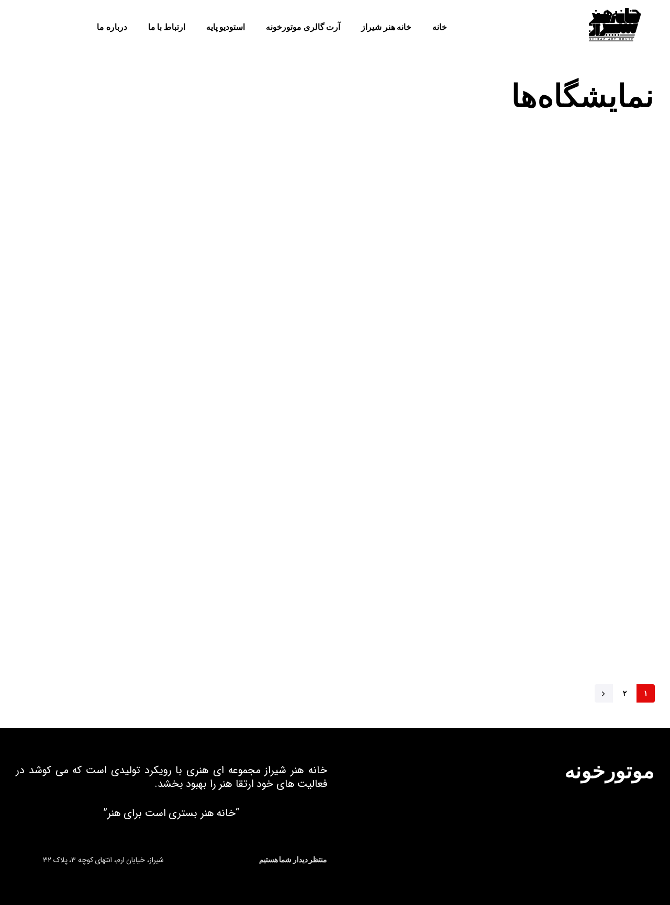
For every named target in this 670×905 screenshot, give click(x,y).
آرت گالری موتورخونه (303, 26)
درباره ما (112, 26)
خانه (439, 26)
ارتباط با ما (166, 26)
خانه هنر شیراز (386, 26)
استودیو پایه (225, 26)
